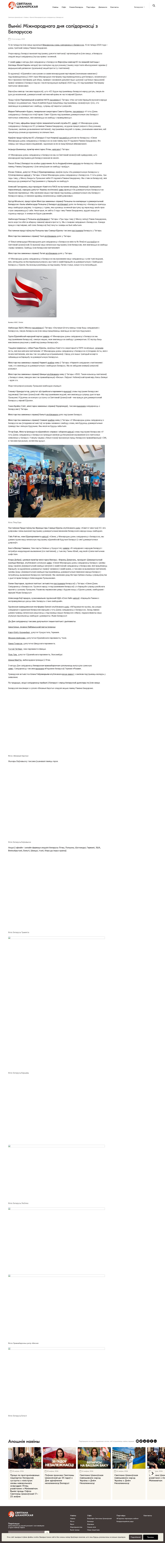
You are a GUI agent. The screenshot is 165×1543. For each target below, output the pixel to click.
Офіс (64, 7)
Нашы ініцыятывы (93, 1530)
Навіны (55, 7)
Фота (72, 1521)
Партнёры (90, 7)
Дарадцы (90, 1524)
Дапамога (102, 7)
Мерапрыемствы (76, 1527)
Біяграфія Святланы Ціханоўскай (99, 1518)
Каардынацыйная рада (125, 1521)
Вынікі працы (74, 1530)
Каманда (90, 1521)
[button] (152, 1473)
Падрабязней (136, 1537)
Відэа (72, 1524)
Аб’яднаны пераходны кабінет (128, 1518)
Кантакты (114, 7)
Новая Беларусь (76, 7)
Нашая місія (91, 1527)
